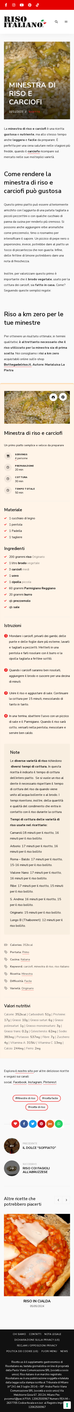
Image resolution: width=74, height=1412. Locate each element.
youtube (22, 5)
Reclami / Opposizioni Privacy (37, 1345)
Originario (28, 988)
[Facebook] (24, 1124)
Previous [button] (58, 1200)
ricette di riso (37, 1107)
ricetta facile (51, 1098)
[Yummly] (50, 1124)
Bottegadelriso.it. (18, 364)
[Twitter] (33, 1124)
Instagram (35, 1082)
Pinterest (49, 1082)
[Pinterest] (41, 1124)
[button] (63, 397)
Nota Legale (52, 1334)
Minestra (27, 974)
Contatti (35, 1334)
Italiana (25, 959)
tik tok (37, 5)
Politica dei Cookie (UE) (22, 1351)
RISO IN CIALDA (37, 1301)
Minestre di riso (26, 1098)
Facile (28, 981)
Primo (25, 952)
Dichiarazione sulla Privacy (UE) (37, 1339)
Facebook (20, 1082)
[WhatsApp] (59, 1124)
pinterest (30, 5)
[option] (37, 1261)
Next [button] (66, 1200)
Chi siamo (19, 1334)
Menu (66, 22)
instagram (14, 5)
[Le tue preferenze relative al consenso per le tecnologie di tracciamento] (67, 1405)
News (64, 1351)
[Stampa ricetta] (53, 397)
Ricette (34, 111)
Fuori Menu (49, 1351)
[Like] (15, 1124)
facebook (6, 5)
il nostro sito (24, 1071)
